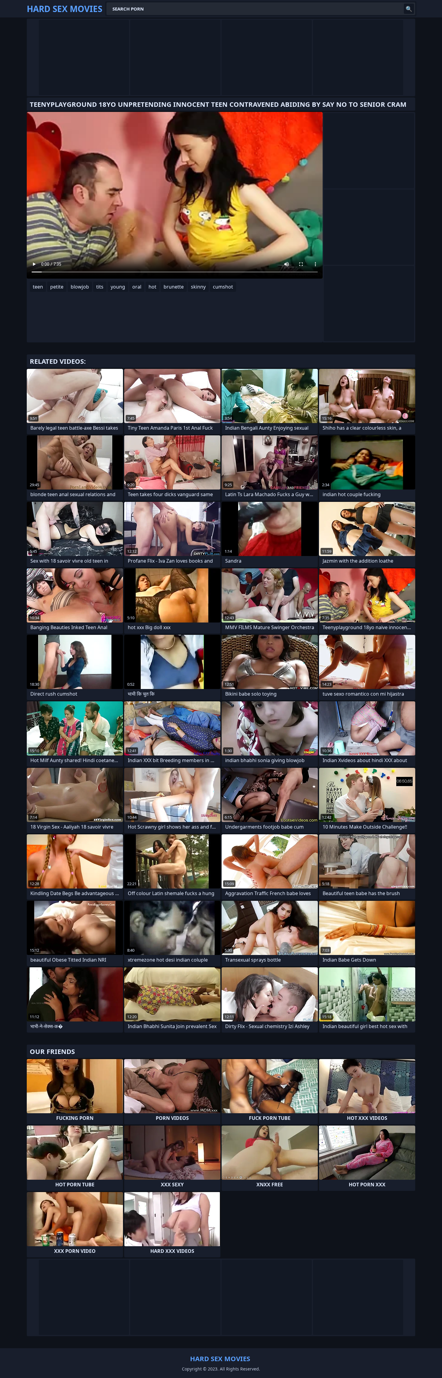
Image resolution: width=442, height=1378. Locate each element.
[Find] (409, 9)
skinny (198, 286)
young (118, 286)
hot (152, 286)
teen (38, 286)
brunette (174, 286)
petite (56, 286)
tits (99, 286)
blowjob (80, 286)
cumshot (223, 286)
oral (136, 286)
